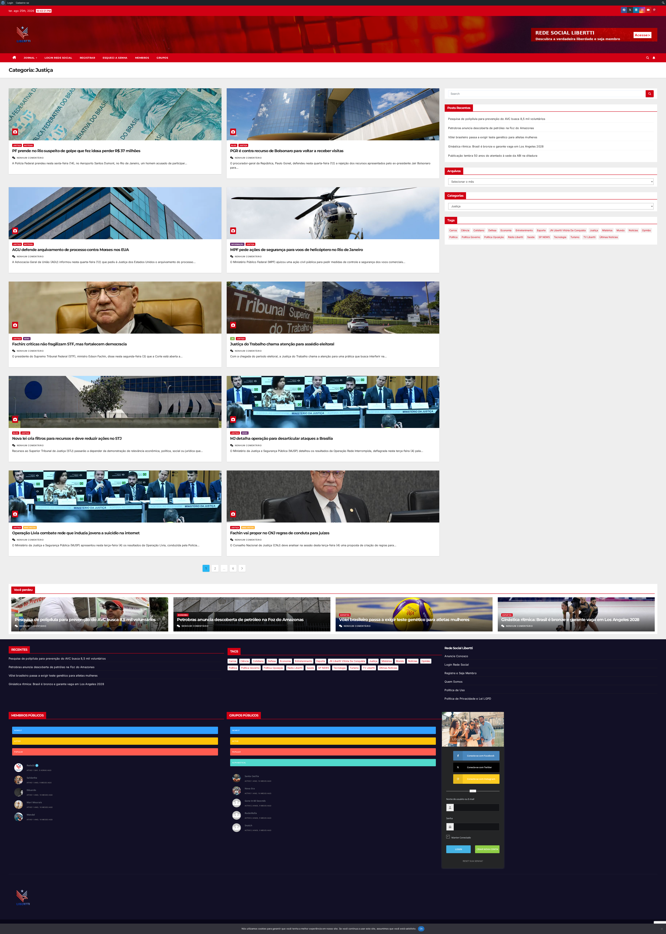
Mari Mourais (34, 802)
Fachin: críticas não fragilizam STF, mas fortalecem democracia (69, 344)
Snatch (248, 825)
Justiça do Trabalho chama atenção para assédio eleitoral (282, 344)
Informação (237, 244)
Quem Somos (453, 681)
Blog (233, 145)
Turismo (574, 237)
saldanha (32, 777)
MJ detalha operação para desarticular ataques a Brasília (281, 438)
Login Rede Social (58, 57)
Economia (506, 230)
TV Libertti (589, 237)
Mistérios (607, 230)
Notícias (28, 145)
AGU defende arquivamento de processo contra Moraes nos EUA (70, 249)
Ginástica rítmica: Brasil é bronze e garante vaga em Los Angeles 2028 (496, 146)
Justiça (17, 145)
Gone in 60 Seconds (255, 800)
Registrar (87, 57)
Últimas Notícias (609, 237)
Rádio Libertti (515, 237)
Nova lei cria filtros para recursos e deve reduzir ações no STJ (67, 438)
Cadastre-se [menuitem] (22, 2)
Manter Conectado (461, 837)
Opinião (646, 230)
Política (453, 237)
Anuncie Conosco (456, 656)
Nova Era (250, 788)
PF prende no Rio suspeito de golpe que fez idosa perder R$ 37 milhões (76, 150)
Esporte (541, 230)
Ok (421, 928)
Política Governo (471, 237)
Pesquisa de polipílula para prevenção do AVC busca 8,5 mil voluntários (496, 119)
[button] (647, 58)
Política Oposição (494, 237)
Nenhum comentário (30, 157)
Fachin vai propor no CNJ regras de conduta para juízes (280, 533)
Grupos (162, 57)
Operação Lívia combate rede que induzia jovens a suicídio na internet (76, 533)
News (26, 339)
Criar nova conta (487, 849)
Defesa (492, 230)
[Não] (661, 929)
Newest (18, 730)
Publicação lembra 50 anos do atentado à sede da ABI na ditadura (492, 155)
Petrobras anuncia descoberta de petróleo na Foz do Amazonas (491, 128)
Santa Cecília (252, 776)
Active (17, 741)
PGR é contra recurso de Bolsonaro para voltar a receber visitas (287, 150)
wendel (31, 814)
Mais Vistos (30, 528)
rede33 (31, 765)
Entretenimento (524, 230)
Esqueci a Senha (115, 57)
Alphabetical (239, 762)
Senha (449, 818)
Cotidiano (478, 230)
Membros (142, 57)
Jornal (30, 57)
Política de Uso (455, 690)
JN (232, 339)
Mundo (621, 230)
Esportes (344, 615)
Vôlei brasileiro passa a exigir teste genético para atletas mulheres (492, 137)
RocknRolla (251, 813)
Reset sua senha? (473, 861)
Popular (18, 752)
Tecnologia (560, 237)
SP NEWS (544, 237)
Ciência (465, 230)
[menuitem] (3, 3)
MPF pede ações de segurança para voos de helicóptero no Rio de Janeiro (296, 249)
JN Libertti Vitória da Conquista (568, 230)
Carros (453, 230)
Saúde (531, 237)
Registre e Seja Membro (460, 673)
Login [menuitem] (10, 2)
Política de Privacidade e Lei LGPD (468, 698)
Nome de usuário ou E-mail (460, 799)
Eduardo (31, 790)
